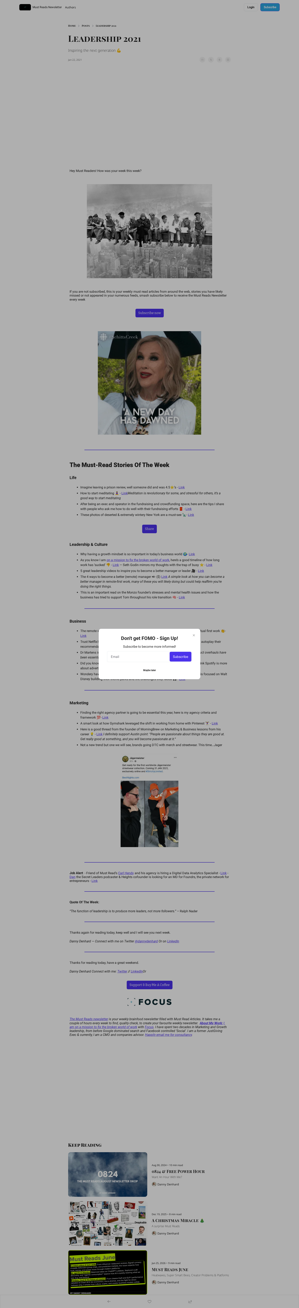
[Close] (193, 635)
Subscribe (180, 657)
